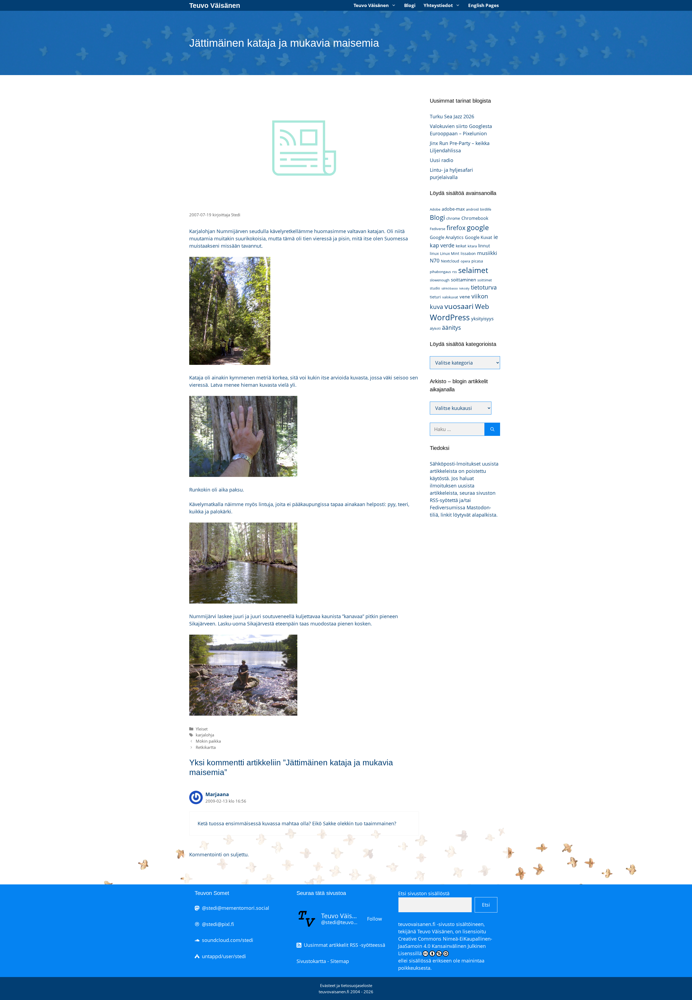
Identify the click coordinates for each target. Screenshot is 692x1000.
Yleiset (202, 729)
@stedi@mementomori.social (235, 908)
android (472, 209)
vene (465, 297)
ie (496, 237)
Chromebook (474, 218)
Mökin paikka (208, 741)
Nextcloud (450, 261)
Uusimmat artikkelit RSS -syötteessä (344, 945)
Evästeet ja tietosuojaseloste (346, 985)
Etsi (486, 904)
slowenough (440, 280)
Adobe (435, 209)
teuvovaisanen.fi (416, 924)
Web (482, 306)
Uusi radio (441, 160)
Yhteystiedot (438, 5)
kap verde (442, 245)
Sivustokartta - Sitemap (323, 961)
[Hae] (492, 429)
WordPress (450, 317)
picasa (477, 261)
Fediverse (437, 228)
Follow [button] (374, 918)
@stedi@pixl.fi (218, 924)
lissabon (468, 253)
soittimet (484, 280)
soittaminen (463, 280)
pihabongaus (440, 271)
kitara (472, 246)
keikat (461, 245)
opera (465, 261)
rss (454, 271)
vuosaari (459, 306)
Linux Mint (449, 253)
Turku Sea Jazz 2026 (452, 116)
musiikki (487, 253)
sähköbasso (449, 288)
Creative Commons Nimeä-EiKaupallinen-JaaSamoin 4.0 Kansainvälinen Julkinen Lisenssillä (445, 946)
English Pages (483, 5)
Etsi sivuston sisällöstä (424, 893)
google (478, 227)
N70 (435, 260)
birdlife (485, 209)
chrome (453, 218)
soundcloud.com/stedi (227, 940)
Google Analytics (447, 237)
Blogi (409, 5)
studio (435, 288)
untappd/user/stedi (224, 956)
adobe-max (453, 209)
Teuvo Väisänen (214, 5)
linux (434, 253)
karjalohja (205, 735)
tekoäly (464, 288)
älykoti (435, 328)
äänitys (451, 327)
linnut (484, 246)
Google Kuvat (478, 237)
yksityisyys (482, 318)
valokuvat (450, 297)
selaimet (473, 270)
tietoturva (484, 287)
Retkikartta (206, 747)
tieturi (435, 296)
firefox (456, 227)
